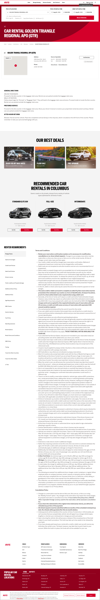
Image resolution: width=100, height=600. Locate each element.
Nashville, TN (82, 587)
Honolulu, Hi (63, 587)
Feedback (80, 558)
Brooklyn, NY (44, 575)
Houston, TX (82, 575)
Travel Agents (63, 547)
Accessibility (81, 564)
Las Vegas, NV (82, 578)
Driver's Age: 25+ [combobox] (9, 18)
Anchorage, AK (25, 578)
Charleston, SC (44, 578)
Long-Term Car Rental (46, 555)
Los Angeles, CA (82, 581)
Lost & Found (81, 555)
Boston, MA (25, 587)
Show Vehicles (81, 18)
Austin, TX (24, 584)
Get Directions (86, 57)
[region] (50, 595)
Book (29, 2)
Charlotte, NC (44, 581)
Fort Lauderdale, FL (64, 584)
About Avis (80, 547)
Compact (24, 555)
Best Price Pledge (82, 549)
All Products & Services (46, 547)
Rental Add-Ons (44, 552)
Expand (7, 58)
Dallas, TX (62, 578)
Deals (63, 2)
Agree (91, 595)
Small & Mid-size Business (66, 549)
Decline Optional (81, 595)
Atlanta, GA (25, 581)
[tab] (25, 572)
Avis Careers (81, 561)
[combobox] (27, 12)
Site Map (80, 552)
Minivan (24, 552)
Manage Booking (37, 2)
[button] (15, 65)
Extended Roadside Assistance (48, 561)
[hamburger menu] (95, 2)
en (83, 2)
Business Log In (63, 552)
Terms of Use (40, 598)
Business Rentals (47, 2)
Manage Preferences (69, 595)
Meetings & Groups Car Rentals (48, 564)
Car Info (13, 230)
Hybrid (23, 558)
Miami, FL (81, 584)
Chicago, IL (43, 584)
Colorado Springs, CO (46, 587)
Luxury (23, 564)
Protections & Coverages (47, 549)
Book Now (26, 230)
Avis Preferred (56, 2)
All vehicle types (26, 547)
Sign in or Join (89, 2)
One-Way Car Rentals (46, 558)
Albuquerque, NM (26, 575)
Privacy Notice (20, 598)
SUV (23, 549)
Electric (24, 561)
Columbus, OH (63, 575)
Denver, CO (62, 581)
